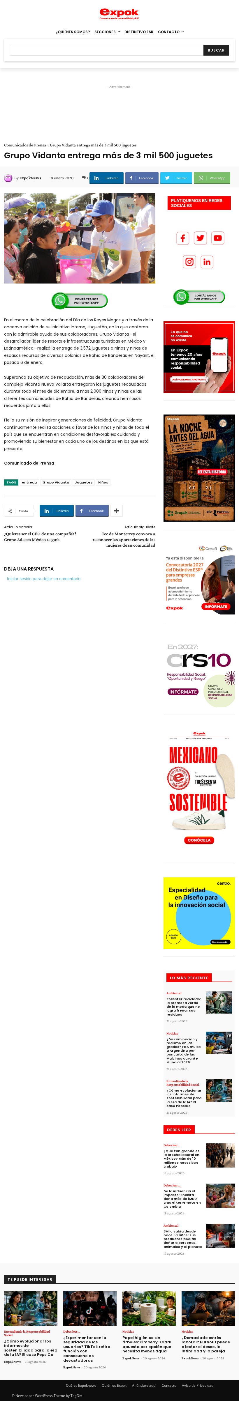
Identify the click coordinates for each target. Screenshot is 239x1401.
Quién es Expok (114, 1385)
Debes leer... (172, 1145)
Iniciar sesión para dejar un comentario (43, 578)
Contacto (169, 1385)
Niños (103, 482)
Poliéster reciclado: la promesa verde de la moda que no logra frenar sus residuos (183, 1007)
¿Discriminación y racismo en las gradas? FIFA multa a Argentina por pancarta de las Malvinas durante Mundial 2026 (183, 1051)
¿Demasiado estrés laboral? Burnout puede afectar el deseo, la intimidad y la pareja (206, 1344)
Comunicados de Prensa (25, 145)
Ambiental (173, 993)
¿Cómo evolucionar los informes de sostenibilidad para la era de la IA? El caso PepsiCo (183, 1098)
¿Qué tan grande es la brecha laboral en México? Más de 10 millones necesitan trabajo (182, 1159)
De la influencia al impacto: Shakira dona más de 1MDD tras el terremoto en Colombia (182, 1199)
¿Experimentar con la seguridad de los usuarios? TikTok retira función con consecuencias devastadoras (86, 1349)
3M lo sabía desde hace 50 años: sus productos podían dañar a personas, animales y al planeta (183, 1239)
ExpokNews (30, 178)
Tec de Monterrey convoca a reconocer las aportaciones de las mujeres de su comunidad (124, 539)
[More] (116, 511)
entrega (29, 482)
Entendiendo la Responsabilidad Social (182, 1082)
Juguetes (83, 482)
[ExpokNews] (9, 177)
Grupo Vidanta (56, 482)
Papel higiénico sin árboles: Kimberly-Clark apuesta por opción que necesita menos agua (146, 1344)
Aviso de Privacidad (197, 1385)
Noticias (172, 1033)
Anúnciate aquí (144, 1385)
